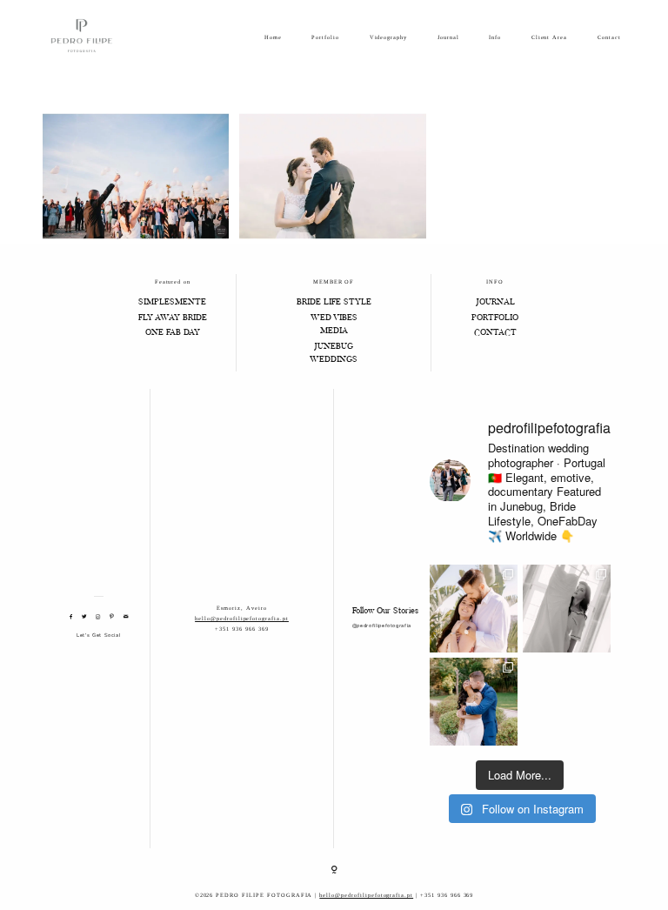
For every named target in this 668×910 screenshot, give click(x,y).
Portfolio (325, 37)
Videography (389, 37)
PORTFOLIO (494, 318)
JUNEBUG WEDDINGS (333, 354)
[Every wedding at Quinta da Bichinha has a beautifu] (474, 702)
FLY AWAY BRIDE (172, 318)
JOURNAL (495, 302)
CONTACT (495, 333)
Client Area (549, 37)
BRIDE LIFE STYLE (334, 302)
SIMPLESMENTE (172, 302)
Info (495, 37)
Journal (448, 37)
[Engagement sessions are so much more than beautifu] (474, 608)
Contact (609, 37)
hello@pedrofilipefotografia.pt (242, 618)
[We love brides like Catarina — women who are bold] (567, 608)
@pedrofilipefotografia (381, 625)
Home (273, 37)
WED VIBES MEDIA (334, 325)
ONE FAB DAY (172, 333)
